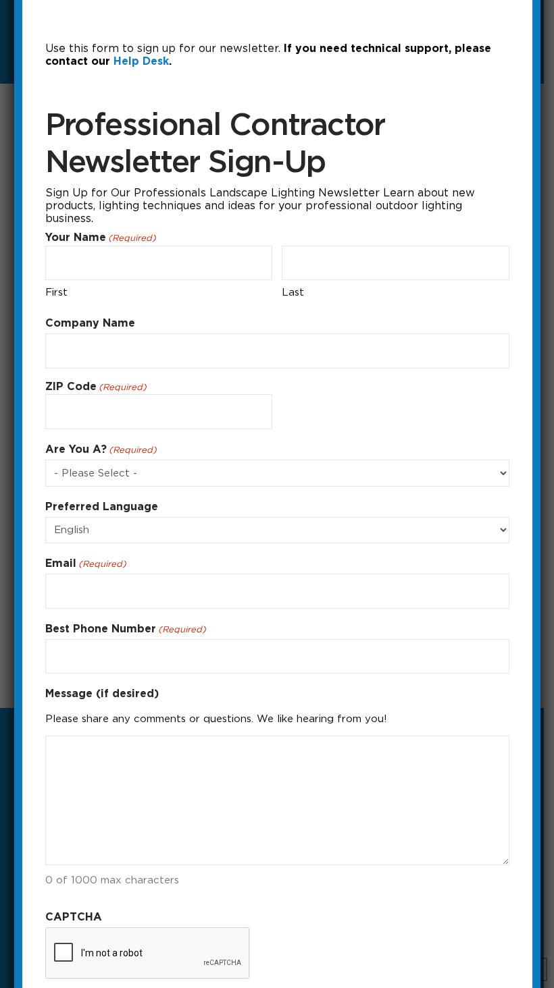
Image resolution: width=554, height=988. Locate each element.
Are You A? (101, 449)
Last (293, 292)
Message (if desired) (102, 693)
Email (85, 563)
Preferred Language (101, 506)
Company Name (90, 323)
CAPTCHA (73, 916)
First (56, 292)
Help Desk (141, 61)
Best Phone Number (125, 628)
